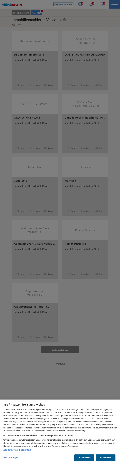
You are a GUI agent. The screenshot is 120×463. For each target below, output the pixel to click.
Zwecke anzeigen (10, 457)
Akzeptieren (105, 457)
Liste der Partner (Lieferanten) (16, 450)
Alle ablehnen (84, 457)
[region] (60, 431)
